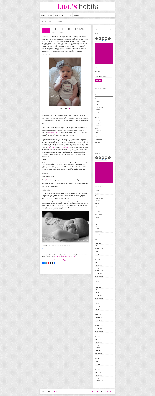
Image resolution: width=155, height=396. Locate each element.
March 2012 (98, 372)
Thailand (98, 137)
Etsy (70, 108)
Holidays (97, 112)
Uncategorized (98, 139)
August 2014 (98, 301)
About (50, 15)
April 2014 (97, 312)
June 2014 (97, 306)
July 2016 (97, 251)
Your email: (98, 71)
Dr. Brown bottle (51, 147)
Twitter (75, 256)
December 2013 (99, 323)
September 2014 (99, 298)
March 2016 (98, 262)
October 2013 (98, 328)
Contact (77, 15)
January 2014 (98, 320)
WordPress (110, 392)
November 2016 (99, 248)
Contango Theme (96, 392)
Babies (97, 99)
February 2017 (98, 246)
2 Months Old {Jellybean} (68, 29)
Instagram (61, 256)
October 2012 (98, 353)
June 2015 (97, 284)
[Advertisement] (107, 53)
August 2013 (98, 334)
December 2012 (99, 347)
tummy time (49, 180)
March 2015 (98, 287)
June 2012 (97, 364)
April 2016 (97, 259)
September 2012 (99, 356)
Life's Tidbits (54, 392)
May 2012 (97, 367)
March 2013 (98, 339)
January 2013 (98, 345)
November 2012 (99, 350)
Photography (98, 123)
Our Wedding (59, 15)
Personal (97, 120)
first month (62, 163)
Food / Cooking (99, 107)
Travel (69, 15)
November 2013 (99, 325)
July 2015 (97, 281)
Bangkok (97, 101)
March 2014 (98, 314)
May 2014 (97, 309)
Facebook (67, 256)
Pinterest (55, 256)
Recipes (98, 109)
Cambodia (98, 130)
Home (43, 15)
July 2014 (97, 303)
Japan (97, 134)
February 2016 (98, 265)
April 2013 (97, 336)
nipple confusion (52, 132)
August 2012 (98, 358)
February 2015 (98, 290)
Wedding (97, 142)
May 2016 (97, 257)
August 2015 (98, 279)
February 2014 (98, 317)
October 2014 (98, 295)
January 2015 (98, 292)
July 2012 (97, 361)
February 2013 (98, 342)
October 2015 (98, 273)
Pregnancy (98, 125)
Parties (97, 117)
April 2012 (97, 369)
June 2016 (97, 254)
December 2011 (99, 380)
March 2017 (98, 243)
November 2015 (99, 270)
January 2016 (98, 268)
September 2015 (99, 276)
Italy (97, 132)
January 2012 (98, 378)
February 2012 (98, 375)
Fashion (97, 104)
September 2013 (99, 331)
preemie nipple (65, 147)
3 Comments (61, 32)
